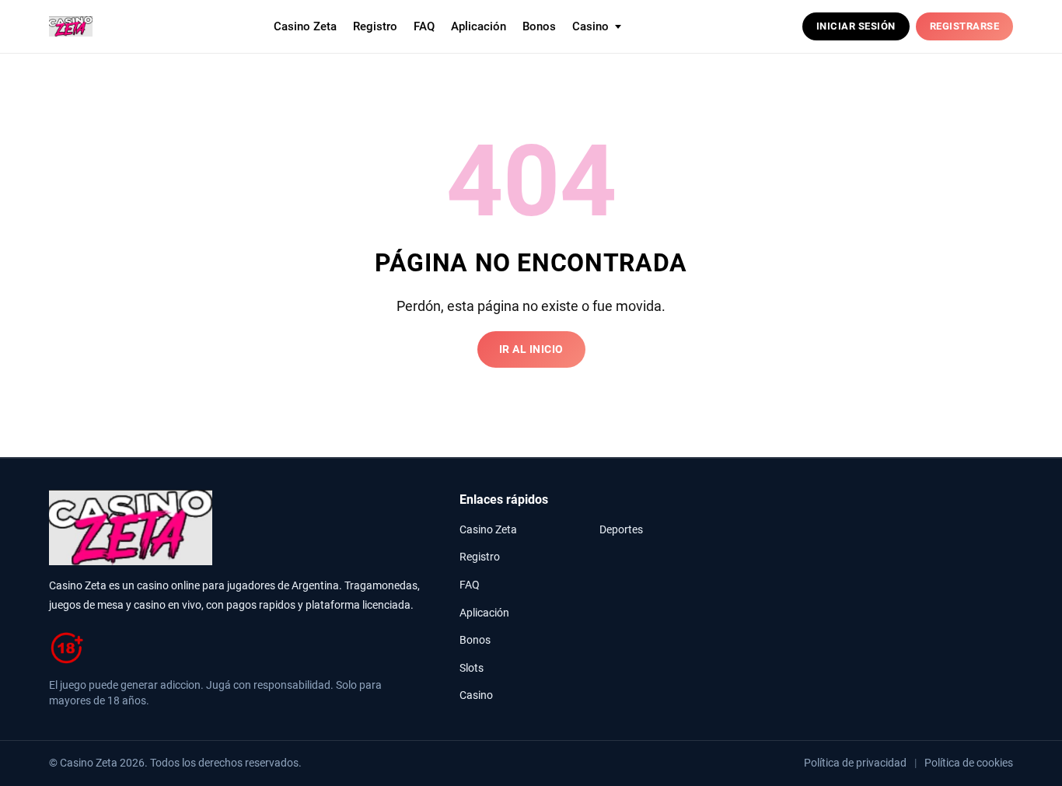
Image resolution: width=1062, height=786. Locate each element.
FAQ (424, 26)
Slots (471, 668)
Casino (476, 695)
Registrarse (965, 26)
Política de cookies (968, 762)
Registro (375, 26)
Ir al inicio (531, 349)
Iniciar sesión (856, 26)
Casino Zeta (305, 26)
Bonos (539, 26)
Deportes (621, 529)
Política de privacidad (855, 762)
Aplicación (478, 26)
